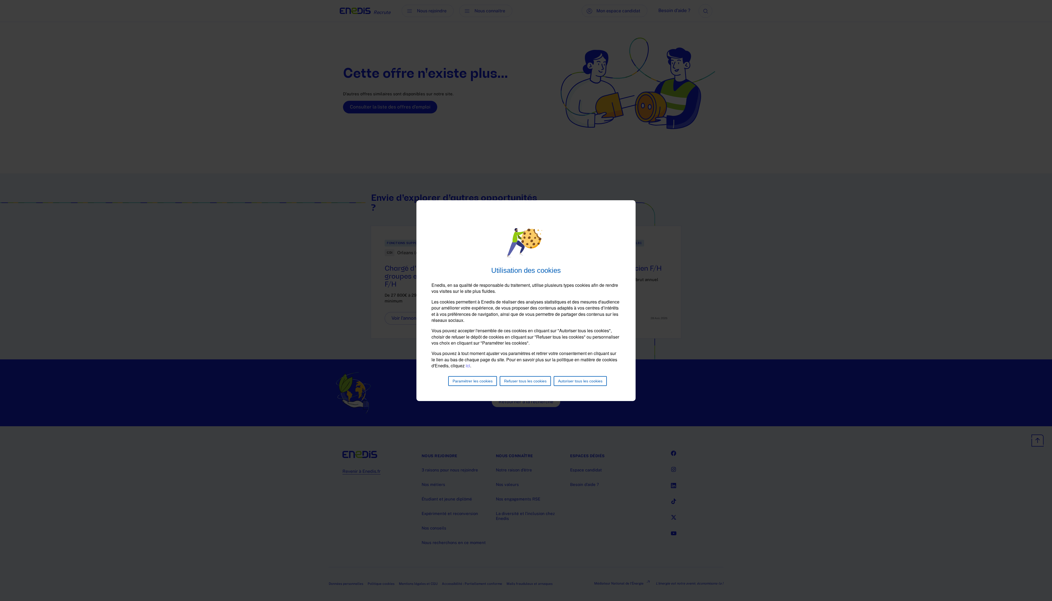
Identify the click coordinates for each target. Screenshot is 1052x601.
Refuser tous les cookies (525, 381)
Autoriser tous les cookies (580, 381)
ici (468, 365)
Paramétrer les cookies (473, 381)
